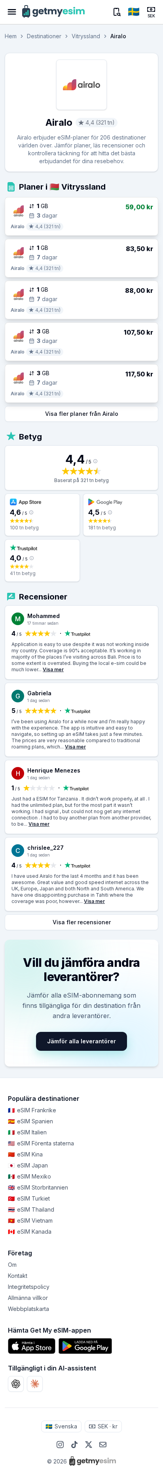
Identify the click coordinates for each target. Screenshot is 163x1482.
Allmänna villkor (28, 1297)
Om (12, 1264)
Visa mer (53, 669)
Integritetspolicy (28, 1286)
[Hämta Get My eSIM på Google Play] (85, 1346)
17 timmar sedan (43, 623)
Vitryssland (86, 36)
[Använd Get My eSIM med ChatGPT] (16, 1384)
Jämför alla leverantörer (81, 1041)
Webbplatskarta (28, 1308)
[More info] (95, 461)
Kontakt (17, 1275)
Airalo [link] (118, 36)
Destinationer (44, 36)
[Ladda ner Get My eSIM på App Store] (31, 1346)
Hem (11, 36)
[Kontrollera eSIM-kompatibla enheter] (116, 12)
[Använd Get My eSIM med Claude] (35, 1384)
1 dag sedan (38, 700)
